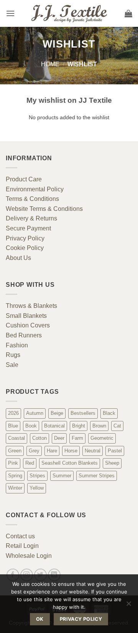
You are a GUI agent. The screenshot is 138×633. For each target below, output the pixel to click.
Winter (15, 488)
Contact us (20, 536)
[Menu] (10, 13)
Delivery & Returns (31, 218)
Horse (70, 451)
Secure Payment (28, 228)
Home (50, 64)
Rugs (13, 355)
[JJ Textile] (69, 13)
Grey (34, 451)
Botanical (54, 426)
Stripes (37, 475)
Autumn (34, 413)
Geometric (101, 438)
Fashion (17, 345)
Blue (13, 426)
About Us (18, 258)
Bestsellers (83, 413)
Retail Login (22, 546)
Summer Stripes (97, 475)
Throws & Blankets (31, 306)
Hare (52, 451)
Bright (78, 426)
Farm (77, 438)
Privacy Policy (25, 238)
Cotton (39, 438)
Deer (59, 438)
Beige (57, 413)
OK (40, 619)
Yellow (37, 488)
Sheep (112, 463)
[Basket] (128, 13)
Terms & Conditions (32, 199)
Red (29, 463)
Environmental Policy (35, 189)
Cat (117, 426)
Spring (15, 475)
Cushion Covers (28, 325)
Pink (13, 463)
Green (14, 451)
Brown (99, 426)
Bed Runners (24, 335)
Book (31, 426)
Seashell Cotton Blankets (69, 463)
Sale (12, 365)
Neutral (92, 451)
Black (109, 413)
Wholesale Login (29, 555)
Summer (62, 475)
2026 (13, 413)
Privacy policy (81, 619)
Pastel (115, 451)
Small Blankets (26, 315)
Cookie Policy (25, 248)
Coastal (16, 438)
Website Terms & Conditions (44, 209)
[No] (128, 606)
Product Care (24, 179)
